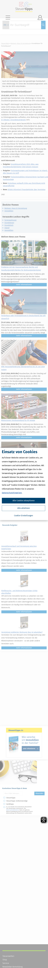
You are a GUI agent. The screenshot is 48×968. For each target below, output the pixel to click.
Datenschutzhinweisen (12, 493)
